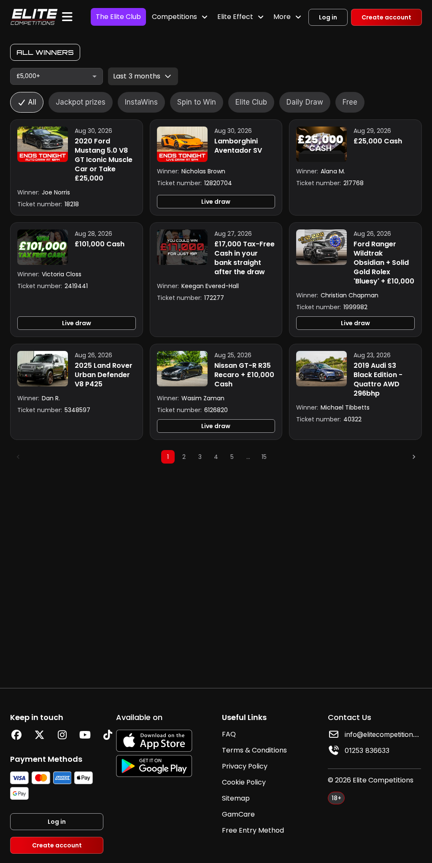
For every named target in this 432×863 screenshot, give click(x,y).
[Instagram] (62, 735)
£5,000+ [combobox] (28, 76)
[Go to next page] (414, 457)
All (32, 102)
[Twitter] (39, 735)
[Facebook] (16, 735)
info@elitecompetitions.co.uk (383, 734)
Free (350, 102)
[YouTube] (84, 735)
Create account (386, 17)
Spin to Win (196, 102)
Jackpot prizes (80, 102)
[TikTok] (107, 735)
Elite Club (251, 102)
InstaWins (141, 102)
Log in (328, 17)
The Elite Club (118, 17)
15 (264, 457)
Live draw (215, 201)
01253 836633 (367, 750)
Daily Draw (304, 102)
